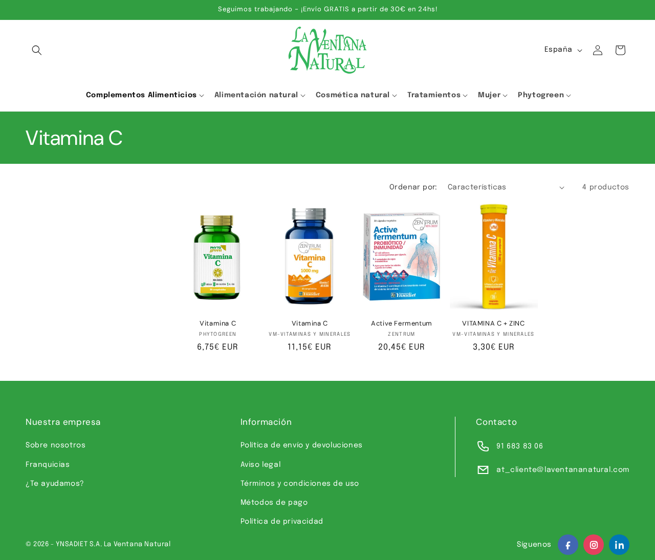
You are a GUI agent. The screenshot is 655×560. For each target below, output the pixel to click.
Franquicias (48, 464)
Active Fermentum (401, 323)
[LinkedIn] (619, 544)
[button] (37, 50)
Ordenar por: (413, 187)
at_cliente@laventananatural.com (562, 469)
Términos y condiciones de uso (300, 483)
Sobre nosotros (55, 445)
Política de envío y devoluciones (302, 445)
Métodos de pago (274, 502)
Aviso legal (261, 464)
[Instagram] (593, 544)
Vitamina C (218, 323)
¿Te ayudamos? (55, 483)
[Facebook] (568, 544)
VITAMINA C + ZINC (493, 323)
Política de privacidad (282, 521)
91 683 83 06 (519, 446)
